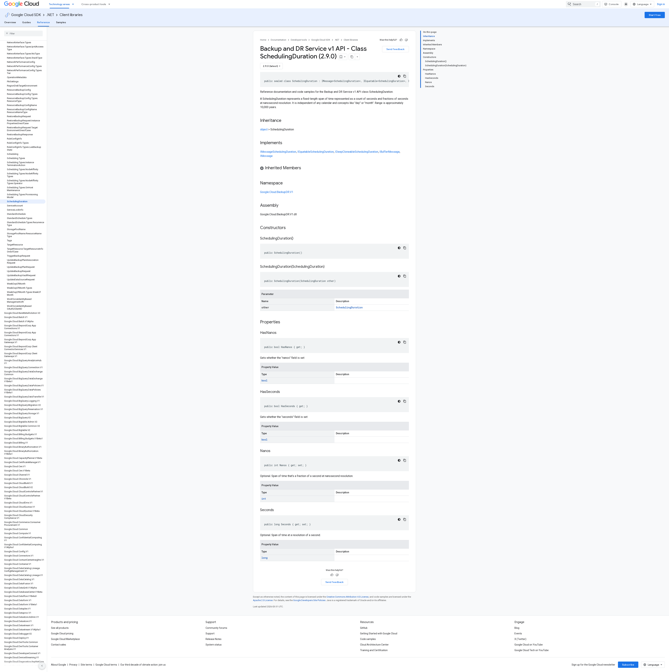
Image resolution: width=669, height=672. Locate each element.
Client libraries (71, 15)
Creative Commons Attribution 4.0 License (347, 596)
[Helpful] (401, 40)
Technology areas (59, 4)
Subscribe (628, 664)
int (264, 498)
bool (264, 380)
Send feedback (395, 49)
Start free (655, 15)
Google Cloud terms (106, 664)
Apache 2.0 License (263, 600)
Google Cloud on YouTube (528, 644)
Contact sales (58, 644)
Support (210, 633)
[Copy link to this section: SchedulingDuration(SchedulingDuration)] (328, 267)
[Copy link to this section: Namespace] (286, 183)
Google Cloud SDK (26, 15)
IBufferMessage (389, 151)
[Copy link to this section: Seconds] (277, 510)
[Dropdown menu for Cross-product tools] (110, 4)
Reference (43, 22)
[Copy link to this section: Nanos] (273, 451)
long (265, 557)
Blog (516, 628)
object (264, 129)
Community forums (216, 628)
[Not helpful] (406, 40)
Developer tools (299, 40)
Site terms (86, 664)
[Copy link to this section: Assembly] (281, 206)
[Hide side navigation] (42, 665)
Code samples (368, 639)
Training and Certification (374, 650)
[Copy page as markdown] (352, 57)
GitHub (363, 628)
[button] (334, 168)
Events (518, 633)
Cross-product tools (93, 4)
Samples (61, 22)
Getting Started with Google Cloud (378, 633)
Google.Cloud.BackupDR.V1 (276, 192)
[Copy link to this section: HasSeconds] (283, 392)
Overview (10, 22)
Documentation (278, 40)
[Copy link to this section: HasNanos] (279, 333)
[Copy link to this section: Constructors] (290, 228)
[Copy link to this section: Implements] (285, 143)
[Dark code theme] (399, 76)
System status (214, 644)
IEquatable (303, 151)
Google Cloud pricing (62, 633)
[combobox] (583, 4)
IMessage (266, 151)
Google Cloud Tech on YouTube (531, 650)
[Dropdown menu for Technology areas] (74, 4)
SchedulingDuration (284, 151)
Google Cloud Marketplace (65, 639)
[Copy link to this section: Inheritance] (284, 121)
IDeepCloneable (345, 151)
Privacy (73, 664)
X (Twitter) (520, 639)
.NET (50, 15)
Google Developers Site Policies (309, 600)
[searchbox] (23, 33)
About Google (58, 664)
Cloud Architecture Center (374, 644)
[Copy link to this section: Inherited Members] (304, 168)
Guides (26, 22)
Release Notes (213, 639)
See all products (60, 628)
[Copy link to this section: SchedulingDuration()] (296, 239)
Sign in (661, 4)
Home (263, 40)
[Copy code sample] (404, 76)
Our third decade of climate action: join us (143, 664)
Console (614, 4)
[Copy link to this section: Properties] (284, 322)
